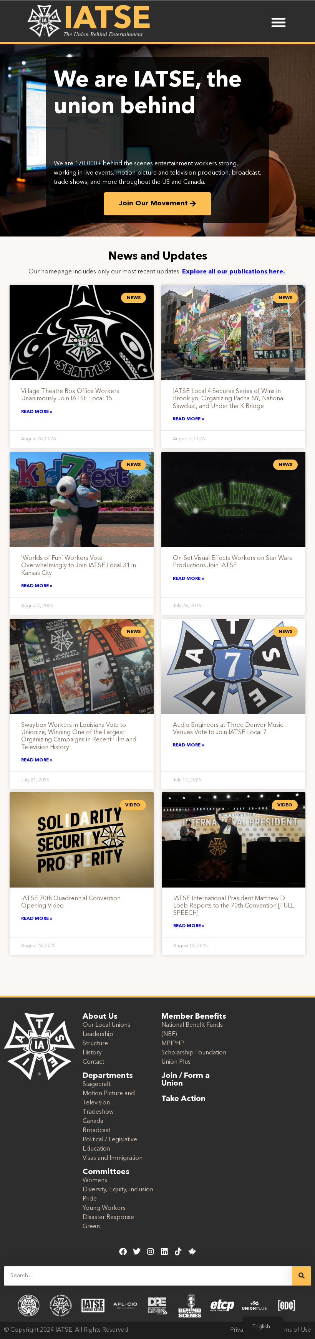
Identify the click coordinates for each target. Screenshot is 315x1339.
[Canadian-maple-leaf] (192, 1252)
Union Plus (176, 1062)
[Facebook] (123, 1252)
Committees (106, 1172)
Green (91, 1227)
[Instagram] (151, 1252)
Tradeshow (98, 1112)
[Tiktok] (178, 1252)
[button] (278, 22)
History (92, 1053)
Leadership (98, 1034)
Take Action (183, 1099)
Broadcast (96, 1130)
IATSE (107, 20)
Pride (90, 1199)
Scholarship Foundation (193, 1053)
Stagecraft (97, 1084)
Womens (95, 1180)
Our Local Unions (106, 1025)
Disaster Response (108, 1217)
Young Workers (104, 1208)
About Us (100, 1017)
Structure (95, 1044)
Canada (93, 1121)
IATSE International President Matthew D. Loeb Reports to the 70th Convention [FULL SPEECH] (233, 906)
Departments (108, 1076)
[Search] (301, 1276)
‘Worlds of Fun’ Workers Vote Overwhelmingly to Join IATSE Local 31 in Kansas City (78, 565)
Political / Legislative (110, 1140)
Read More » (37, 412)
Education (96, 1149)
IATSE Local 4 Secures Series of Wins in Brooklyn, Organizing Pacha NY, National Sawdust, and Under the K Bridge (229, 398)
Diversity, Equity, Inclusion (118, 1190)
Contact (93, 1062)
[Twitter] (137, 1252)
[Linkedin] (164, 1252)
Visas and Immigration (113, 1158)
